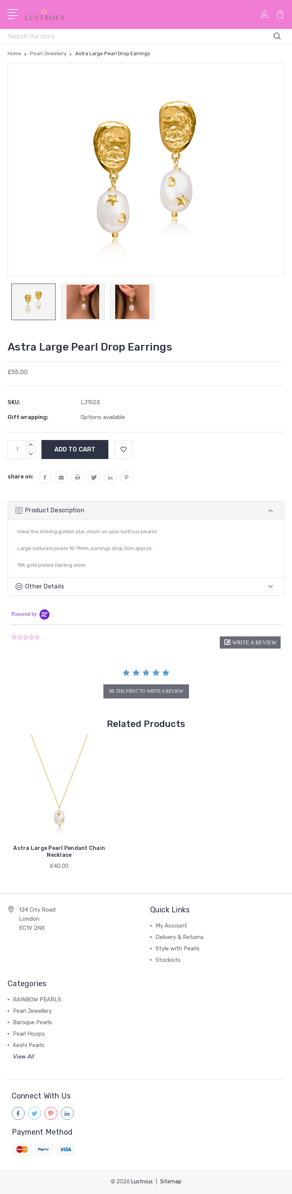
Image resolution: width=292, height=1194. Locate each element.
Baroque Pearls (32, 1022)
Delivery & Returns (180, 937)
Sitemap (170, 1181)
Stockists (168, 959)
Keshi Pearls (28, 1045)
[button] (250, 642)
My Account (171, 925)
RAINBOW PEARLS (37, 999)
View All (23, 1056)
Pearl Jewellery (32, 1010)
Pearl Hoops (29, 1033)
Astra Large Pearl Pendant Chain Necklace (59, 851)
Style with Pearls (178, 948)
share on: (20, 476)
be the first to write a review (146, 691)
